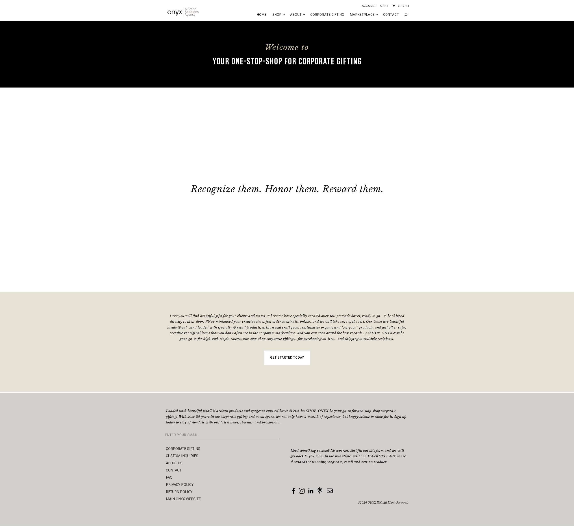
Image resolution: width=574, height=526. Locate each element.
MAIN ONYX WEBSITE (183, 499)
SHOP (277, 14)
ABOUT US (174, 463)
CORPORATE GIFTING (327, 14)
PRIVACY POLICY (180, 484)
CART (384, 6)
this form (376, 450)
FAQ (169, 477)
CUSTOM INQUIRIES (182, 456)
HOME (262, 14)
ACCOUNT (369, 6)
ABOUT (296, 14)
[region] (287, 190)
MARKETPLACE (362, 14)
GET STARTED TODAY (287, 357)
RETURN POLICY (179, 492)
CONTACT (391, 14)
